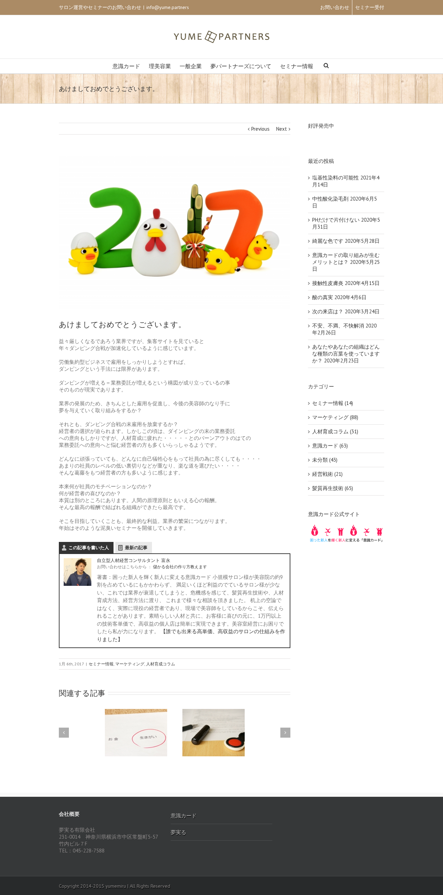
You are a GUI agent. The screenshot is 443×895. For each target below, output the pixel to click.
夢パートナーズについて (240, 66)
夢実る (178, 832)
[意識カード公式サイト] (346, 527)
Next (281, 129)
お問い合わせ (334, 7)
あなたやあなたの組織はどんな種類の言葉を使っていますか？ (346, 353)
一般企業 (191, 66)
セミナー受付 (369, 7)
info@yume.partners (167, 7)
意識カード (126, 66)
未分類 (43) (324, 459)
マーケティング (129, 663)
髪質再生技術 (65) (332, 488)
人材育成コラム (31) (335, 431)
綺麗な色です (327, 241)
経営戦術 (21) (327, 474)
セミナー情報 (296, 66)
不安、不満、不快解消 (338, 325)
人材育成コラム (160, 663)
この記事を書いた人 (89, 548)
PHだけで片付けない (336, 219)
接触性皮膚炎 (327, 283)
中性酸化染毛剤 (330, 198)
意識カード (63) (330, 445)
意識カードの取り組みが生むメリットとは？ (346, 258)
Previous (260, 129)
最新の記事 (136, 548)
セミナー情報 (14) (332, 403)
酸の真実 (322, 297)
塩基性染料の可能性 (335, 177)
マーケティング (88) (335, 417)
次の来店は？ (327, 311)
